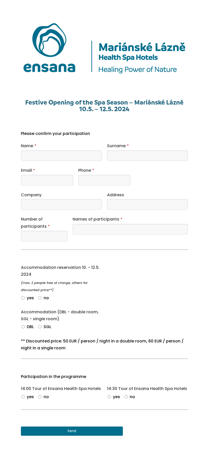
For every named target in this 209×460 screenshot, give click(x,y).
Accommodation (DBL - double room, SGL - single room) (60, 315)
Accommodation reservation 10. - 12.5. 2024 (60, 270)
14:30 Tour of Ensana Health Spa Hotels (147, 389)
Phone (86, 170)
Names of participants (97, 219)
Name (28, 146)
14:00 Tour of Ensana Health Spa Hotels (61, 389)
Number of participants (35, 222)
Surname (118, 146)
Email (28, 170)
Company (31, 195)
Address (115, 195)
